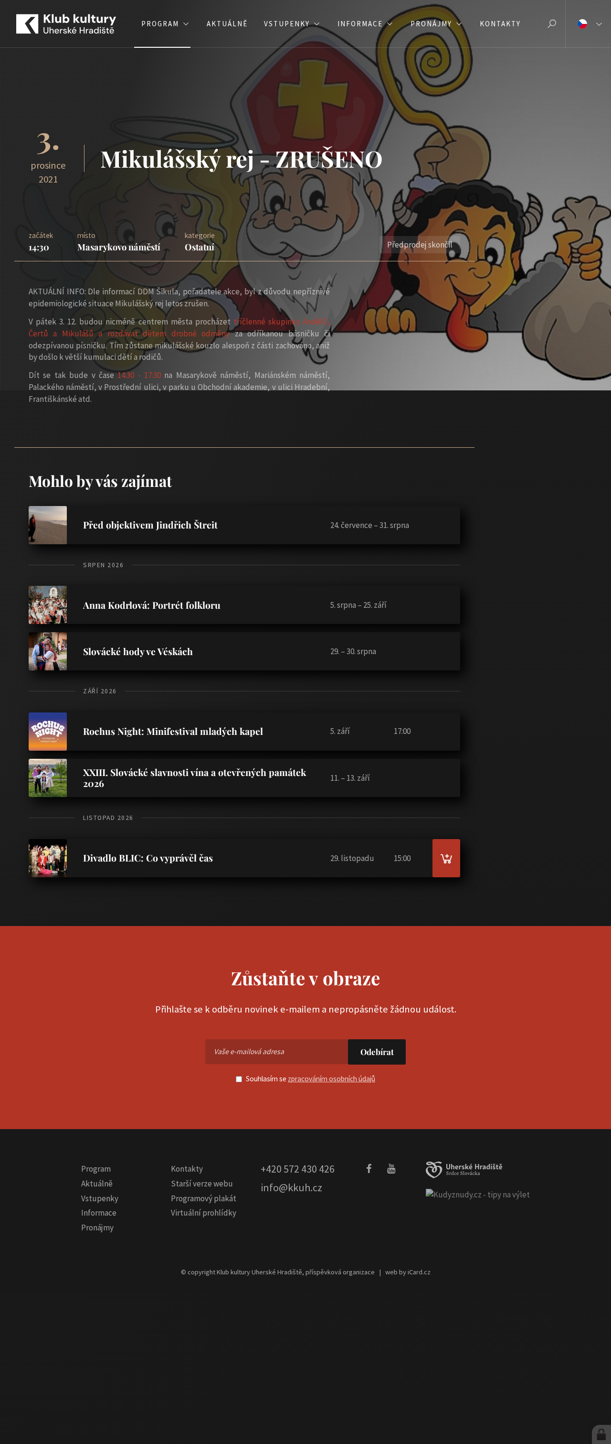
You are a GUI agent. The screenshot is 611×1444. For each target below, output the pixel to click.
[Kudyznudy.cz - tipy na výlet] (478, 1194)
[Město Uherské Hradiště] (464, 1170)
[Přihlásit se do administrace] (601, 1434)
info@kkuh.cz (291, 1187)
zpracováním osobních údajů (331, 1078)
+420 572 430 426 (298, 1168)
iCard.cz (419, 1272)
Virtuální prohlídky (203, 1212)
